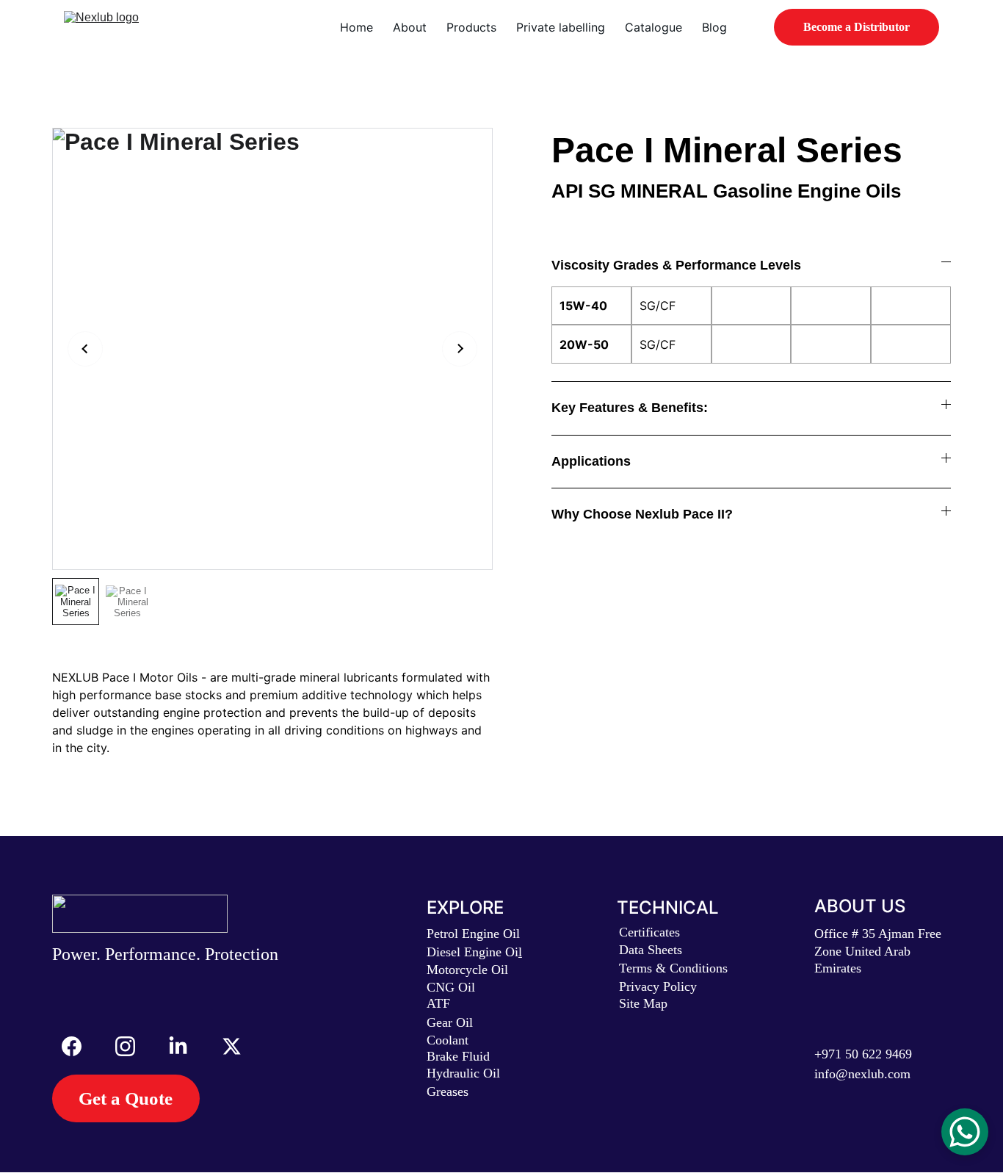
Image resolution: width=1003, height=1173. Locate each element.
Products (471, 27)
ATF (438, 1003)
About (410, 27)
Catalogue (653, 27)
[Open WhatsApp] (964, 1131)
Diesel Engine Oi (472, 952)
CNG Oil (451, 987)
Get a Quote (126, 1098)
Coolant (447, 1040)
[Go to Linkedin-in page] (185, 1046)
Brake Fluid (458, 1056)
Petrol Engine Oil (473, 933)
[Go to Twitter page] (232, 1046)
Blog (714, 27)
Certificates (649, 932)
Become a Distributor (856, 27)
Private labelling (560, 27)
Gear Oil (450, 1022)
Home (356, 27)
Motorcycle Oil (467, 969)
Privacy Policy (658, 986)
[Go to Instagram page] (132, 1046)
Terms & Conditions (673, 968)
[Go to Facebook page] (79, 1046)
